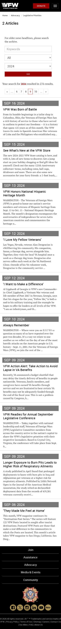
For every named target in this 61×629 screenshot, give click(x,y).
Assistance (30, 557)
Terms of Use (26, 621)
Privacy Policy (12, 621)
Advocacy (15, 15)
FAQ (31, 624)
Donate (41, 5)
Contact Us (56, 621)
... (12, 91)
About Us (38, 624)
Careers (45, 621)
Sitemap (37, 621)
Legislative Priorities (32, 15)
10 (35, 91)
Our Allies (23, 624)
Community (30, 580)
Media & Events (30, 572)
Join (30, 550)
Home (5, 15)
